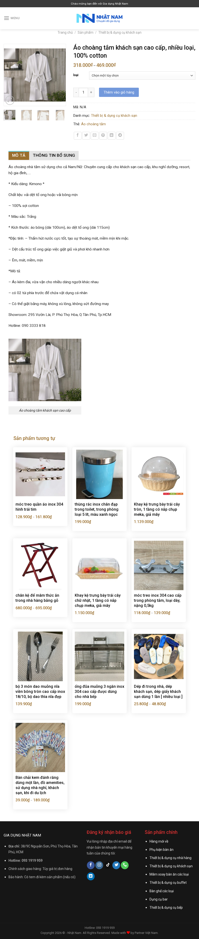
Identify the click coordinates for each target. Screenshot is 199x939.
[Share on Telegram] (120, 136)
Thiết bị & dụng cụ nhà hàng (170, 858)
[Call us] (125, 865)
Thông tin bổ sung (54, 155)
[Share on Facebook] (78, 136)
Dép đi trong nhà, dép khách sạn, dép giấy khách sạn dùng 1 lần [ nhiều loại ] (158, 691)
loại (75, 75)
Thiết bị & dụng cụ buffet (168, 882)
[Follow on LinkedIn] (91, 876)
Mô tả (18, 155)
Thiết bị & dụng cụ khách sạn (119, 32)
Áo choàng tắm (93, 124)
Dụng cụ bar (158, 899)
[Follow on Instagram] (99, 865)
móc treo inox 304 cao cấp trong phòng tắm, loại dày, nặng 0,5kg (158, 600)
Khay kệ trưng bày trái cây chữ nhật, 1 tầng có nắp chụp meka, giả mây (98, 600)
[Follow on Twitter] (116, 865)
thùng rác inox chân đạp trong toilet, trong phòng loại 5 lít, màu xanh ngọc (96, 509)
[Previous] (9, 75)
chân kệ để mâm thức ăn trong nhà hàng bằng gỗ (37, 598)
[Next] (60, 75)
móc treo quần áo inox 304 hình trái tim (39, 507)
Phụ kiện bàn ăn (161, 850)
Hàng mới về (158, 841)
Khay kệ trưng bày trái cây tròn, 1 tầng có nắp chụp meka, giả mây (157, 509)
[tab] (18, 155)
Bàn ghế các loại (161, 891)
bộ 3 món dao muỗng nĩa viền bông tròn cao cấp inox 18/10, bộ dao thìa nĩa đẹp (40, 691)
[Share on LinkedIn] (112, 136)
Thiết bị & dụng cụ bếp (166, 907)
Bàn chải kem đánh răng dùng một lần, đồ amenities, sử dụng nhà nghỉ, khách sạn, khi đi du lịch (40, 785)
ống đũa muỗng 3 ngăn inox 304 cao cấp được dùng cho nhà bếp (99, 691)
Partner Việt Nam (146, 933)
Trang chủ (65, 32)
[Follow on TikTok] (108, 865)
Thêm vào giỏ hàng (119, 92)
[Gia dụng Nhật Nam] (99, 18)
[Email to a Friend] (95, 136)
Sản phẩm (85, 32)
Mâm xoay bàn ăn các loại (169, 874)
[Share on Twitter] (86, 136)
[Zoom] (10, 100)
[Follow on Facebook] (91, 865)
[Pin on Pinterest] (103, 136)
